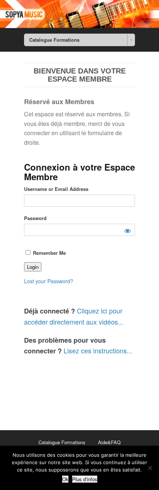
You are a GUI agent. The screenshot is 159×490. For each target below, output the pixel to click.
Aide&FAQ (109, 442)
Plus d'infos (84, 479)
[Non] (149, 468)
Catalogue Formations (61, 442)
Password (35, 218)
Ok (65, 479)
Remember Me (48, 252)
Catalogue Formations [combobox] (54, 40)
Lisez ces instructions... (98, 350)
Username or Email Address (56, 188)
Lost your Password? (48, 281)
